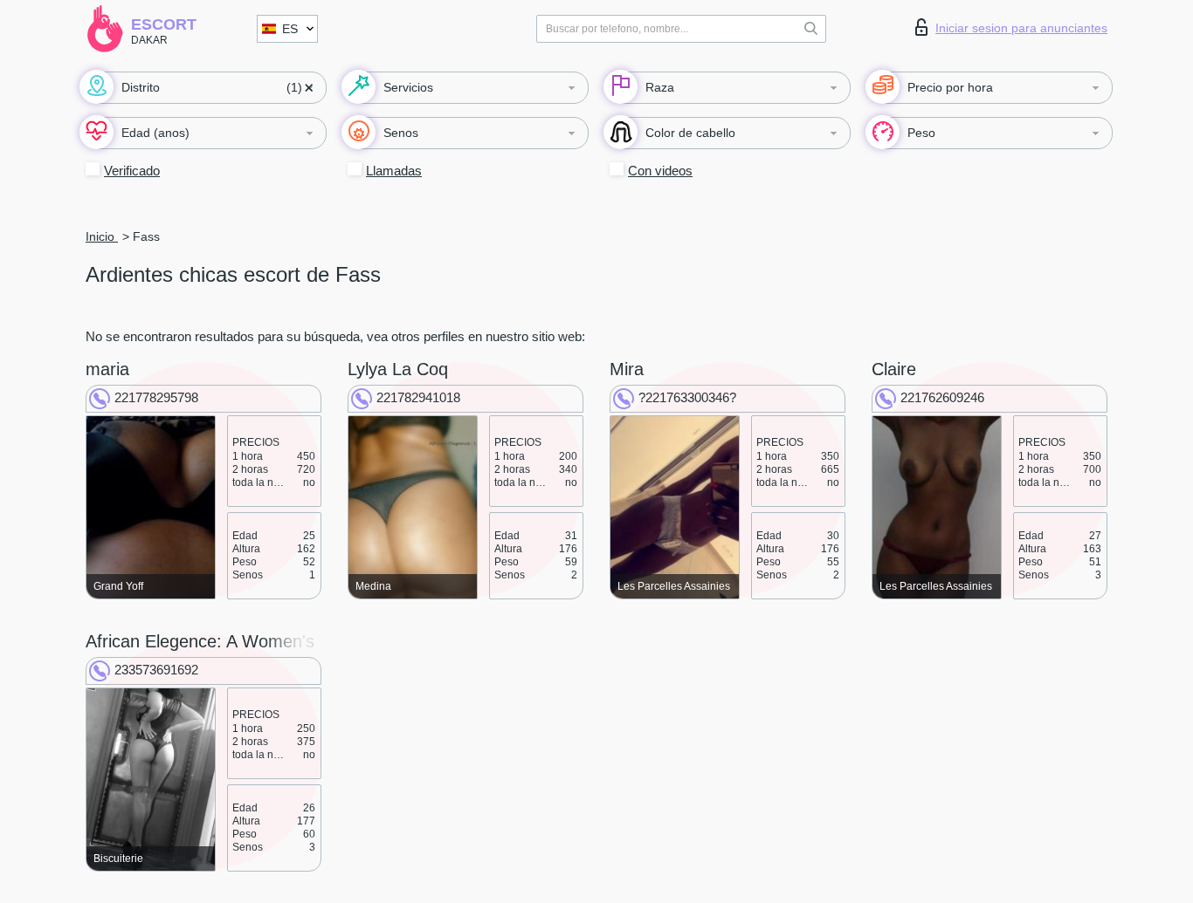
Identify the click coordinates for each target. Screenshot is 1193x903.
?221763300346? (687, 397)
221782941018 (418, 397)
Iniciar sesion (1021, 28)
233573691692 (156, 669)
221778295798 (156, 397)
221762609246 (942, 397)
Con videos (660, 170)
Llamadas (394, 170)
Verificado (132, 170)
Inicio (102, 236)
